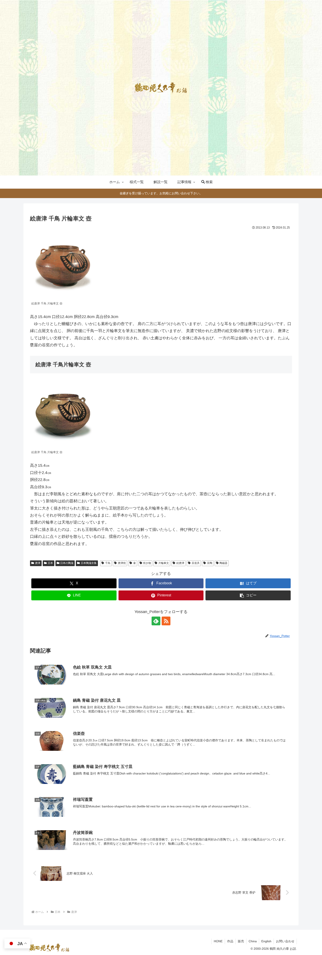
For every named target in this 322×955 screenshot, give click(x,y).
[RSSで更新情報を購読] (166, 621)
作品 (230, 941)
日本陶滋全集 (89, 563)
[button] (248, 595)
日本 (50, 563)
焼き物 (147, 563)
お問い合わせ (285, 941)
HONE (218, 941)
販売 (241, 941)
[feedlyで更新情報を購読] (156, 621)
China (253, 941)
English (266, 941)
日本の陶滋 (66, 563)
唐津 (37, 563)
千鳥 (107, 563)
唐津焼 (122, 563)
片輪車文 (163, 563)
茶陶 (209, 563)
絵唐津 (180, 563)
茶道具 (196, 563)
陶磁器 (223, 563)
